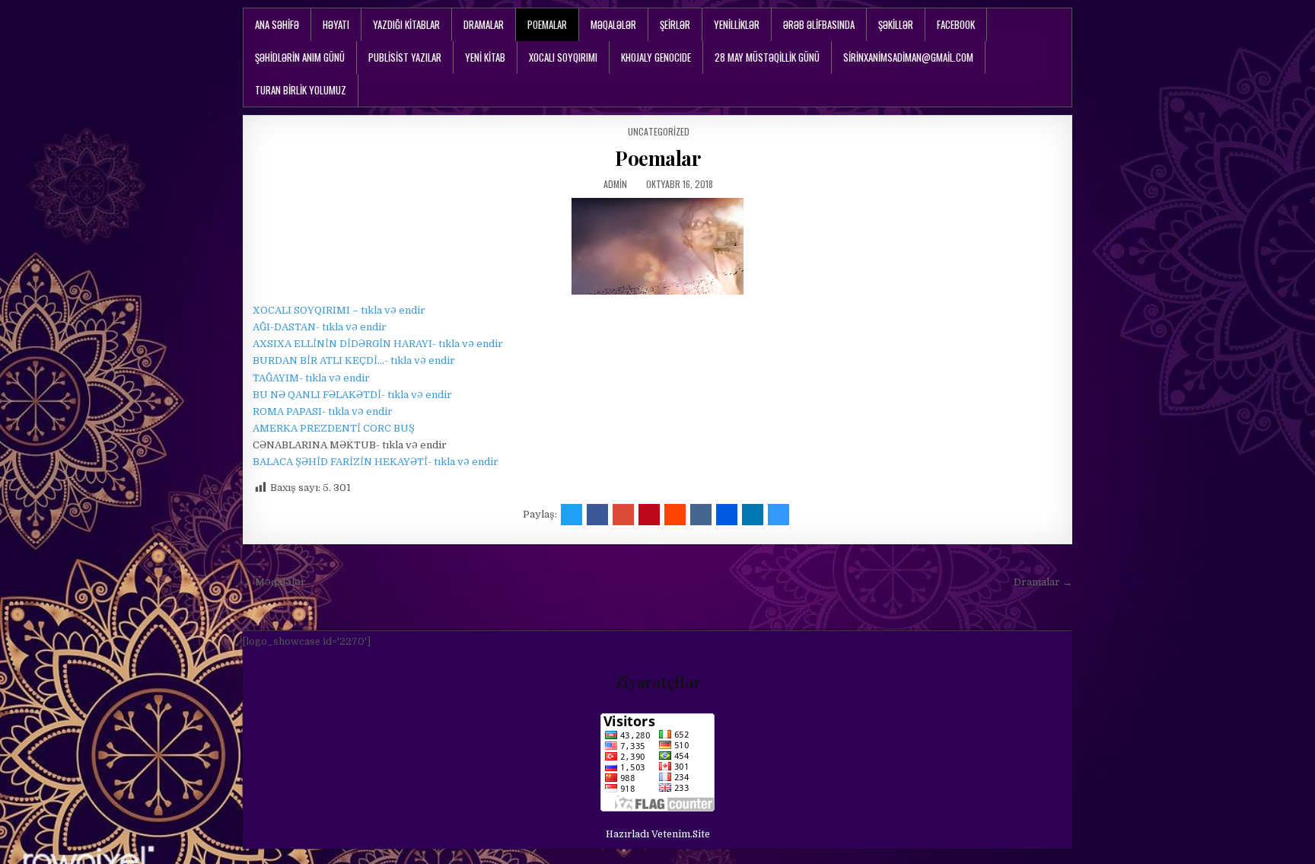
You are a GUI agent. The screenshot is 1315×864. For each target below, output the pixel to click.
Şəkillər (895, 24)
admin (615, 183)
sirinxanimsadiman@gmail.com (908, 57)
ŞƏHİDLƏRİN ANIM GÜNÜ (300, 57)
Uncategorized (658, 131)
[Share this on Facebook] (597, 514)
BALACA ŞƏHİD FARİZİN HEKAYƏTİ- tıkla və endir (375, 461)
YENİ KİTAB (485, 57)
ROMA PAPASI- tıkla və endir (323, 411)
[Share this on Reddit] (675, 514)
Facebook (956, 24)
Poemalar (547, 24)
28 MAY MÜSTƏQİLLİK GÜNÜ (767, 57)
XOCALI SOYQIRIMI (563, 57)
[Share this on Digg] (726, 514)
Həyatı (336, 24)
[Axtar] (1060, 25)
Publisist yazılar (404, 57)
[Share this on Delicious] (778, 514)
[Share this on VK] (701, 514)
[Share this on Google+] (623, 514)
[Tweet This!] (571, 514)
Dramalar (483, 24)
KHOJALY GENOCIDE (656, 57)
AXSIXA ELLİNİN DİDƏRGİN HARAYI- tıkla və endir (378, 343)
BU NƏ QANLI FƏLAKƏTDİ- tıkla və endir (352, 394)
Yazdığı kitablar (406, 24)
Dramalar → (1043, 582)
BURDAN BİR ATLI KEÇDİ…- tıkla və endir (354, 360)
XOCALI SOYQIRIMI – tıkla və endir (339, 310)
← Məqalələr (274, 582)
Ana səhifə (277, 24)
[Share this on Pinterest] (649, 514)
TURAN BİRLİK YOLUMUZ (300, 89)
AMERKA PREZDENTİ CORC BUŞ (334, 428)
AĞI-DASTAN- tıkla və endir (320, 327)
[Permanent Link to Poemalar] (657, 246)
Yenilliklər (736, 24)
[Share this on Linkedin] (752, 514)
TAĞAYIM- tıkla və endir (311, 378)
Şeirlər (675, 24)
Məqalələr (613, 24)
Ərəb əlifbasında (819, 24)
